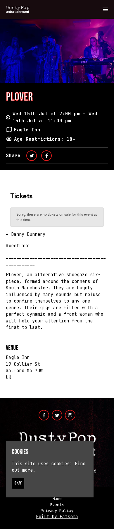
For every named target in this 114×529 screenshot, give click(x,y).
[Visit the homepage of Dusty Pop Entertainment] (17, 9)
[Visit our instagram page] (70, 415)
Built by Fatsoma (57, 517)
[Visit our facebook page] (46, 156)
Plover (19, 97)
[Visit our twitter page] (31, 156)
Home (57, 498)
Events (57, 504)
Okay (18, 483)
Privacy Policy (57, 510)
